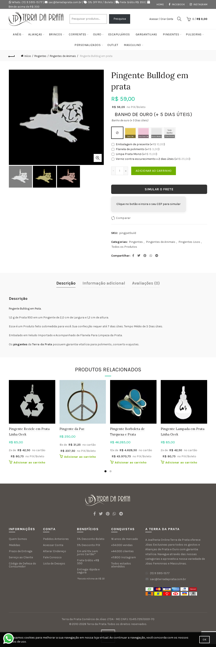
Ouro (97, 34)
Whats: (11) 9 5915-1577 (27, 2)
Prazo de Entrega (20, 551)
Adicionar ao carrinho (153, 171)
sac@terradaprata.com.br (65, 2)
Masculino (132, 45)
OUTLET (112, 45)
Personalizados (87, 45)
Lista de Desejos (54, 563)
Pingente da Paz (71, 429)
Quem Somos (18, 539)
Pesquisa (119, 19)
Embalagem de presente (140, 144)
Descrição (66, 283)
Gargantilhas (146, 34)
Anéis (17, 34)
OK (204, 639)
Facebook (178, 4)
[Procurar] (179, 19)
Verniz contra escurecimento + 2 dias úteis (153, 159)
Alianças (35, 34)
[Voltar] (12, 56)
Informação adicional (103, 283)
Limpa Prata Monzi (136, 154)
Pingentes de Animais (63, 56)
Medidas (14, 545)
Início (27, 56)
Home (160, 4)
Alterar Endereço (54, 551)
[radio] (117, 132)
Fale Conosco (52, 557)
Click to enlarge (98, 158)
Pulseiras (194, 34)
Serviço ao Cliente (21, 557)
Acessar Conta (53, 545)
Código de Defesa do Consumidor (22, 565)
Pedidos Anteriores (56, 539)
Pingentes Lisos (189, 242)
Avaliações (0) (146, 283)
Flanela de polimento (137, 149)
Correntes (77, 34)
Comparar (123, 218)
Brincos (55, 34)
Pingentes (171, 34)
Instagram (200, 4)
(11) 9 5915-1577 (160, 573)
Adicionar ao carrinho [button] (29, 462)
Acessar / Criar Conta (161, 19)
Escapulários (119, 34)
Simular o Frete (159, 189)
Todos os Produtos (124, 247)
